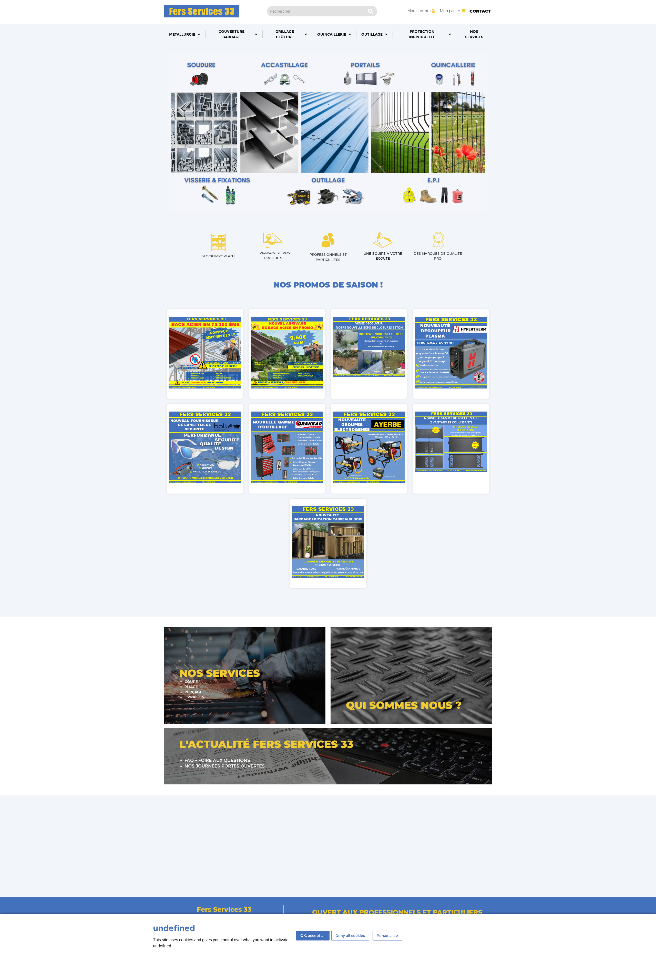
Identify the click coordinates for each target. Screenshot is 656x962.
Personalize (387, 935)
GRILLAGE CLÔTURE (284, 34)
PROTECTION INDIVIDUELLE (422, 34)
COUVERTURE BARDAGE (231, 34)
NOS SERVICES (474, 34)
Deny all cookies (350, 935)
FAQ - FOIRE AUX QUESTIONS (217, 760)
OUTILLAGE (372, 34)
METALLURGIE (182, 34)
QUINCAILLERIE (331, 34)
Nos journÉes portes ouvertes (224, 766)
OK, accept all (312, 935)
